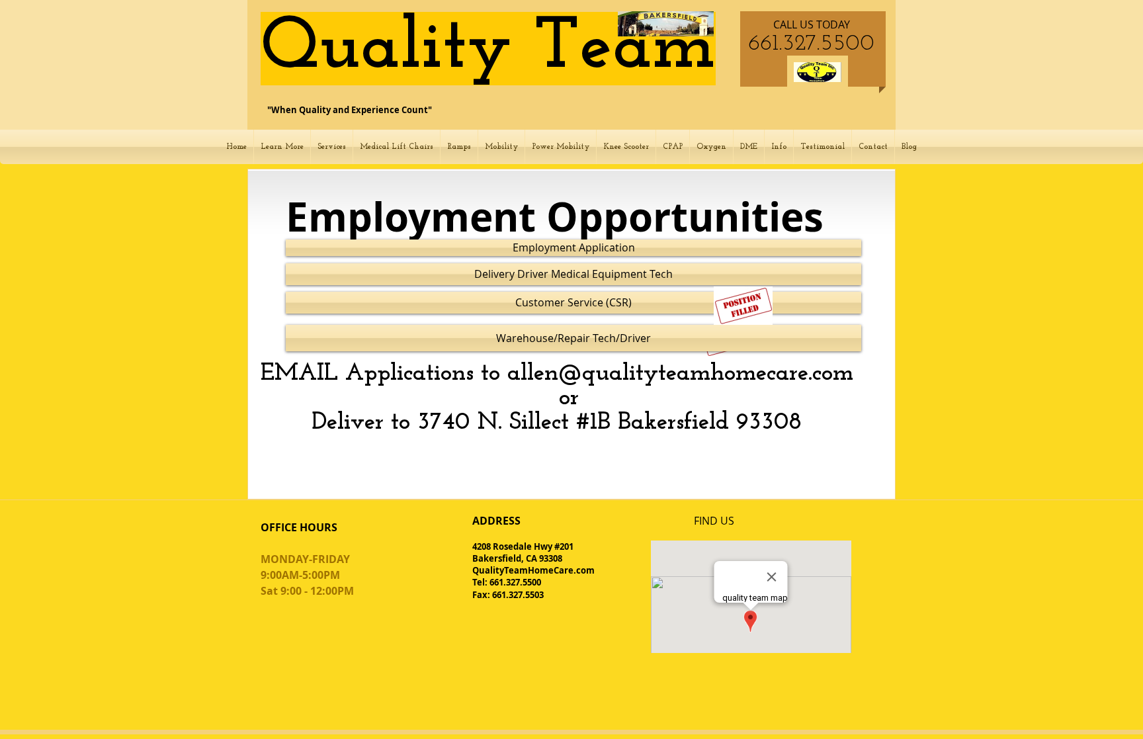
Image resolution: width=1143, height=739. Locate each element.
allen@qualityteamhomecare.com (680, 373)
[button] (282, 147)
